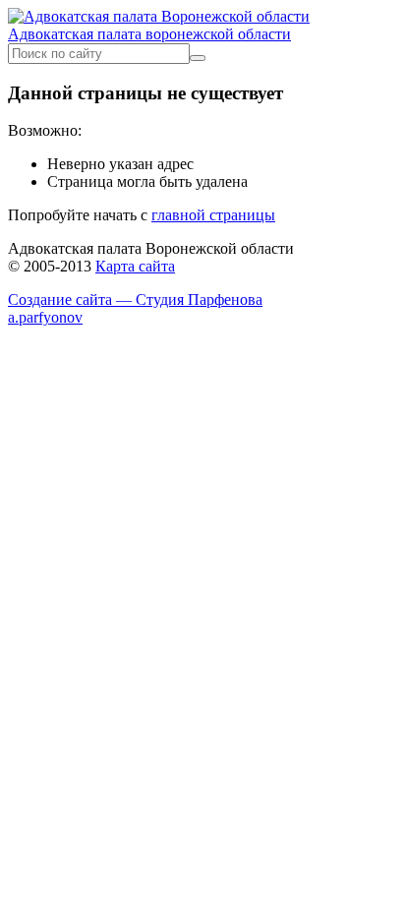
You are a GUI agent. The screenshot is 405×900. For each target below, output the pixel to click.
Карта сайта (135, 266)
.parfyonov (45, 317)
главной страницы (213, 215)
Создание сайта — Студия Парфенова (135, 299)
